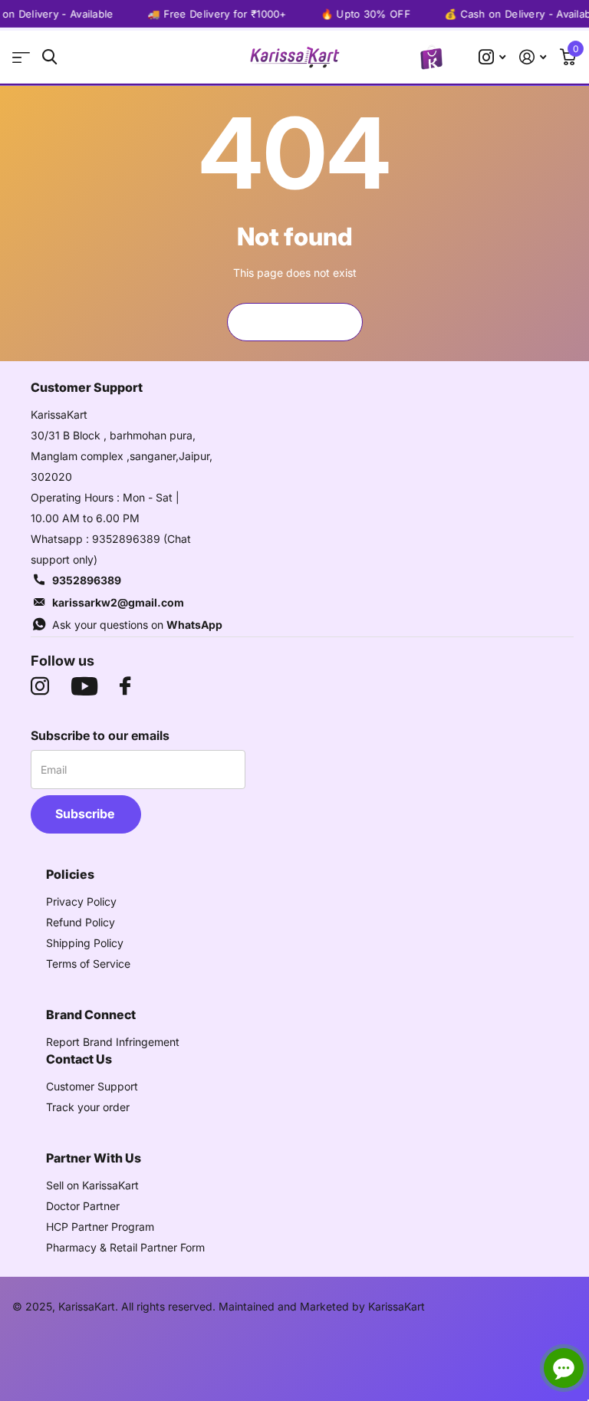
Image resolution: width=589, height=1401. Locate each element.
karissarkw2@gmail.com (118, 602)
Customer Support (92, 1086)
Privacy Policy (81, 901)
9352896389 (86, 580)
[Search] (49, 57)
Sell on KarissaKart (92, 1185)
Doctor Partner (83, 1205)
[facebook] (125, 686)
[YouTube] (84, 686)
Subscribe (86, 813)
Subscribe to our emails (100, 735)
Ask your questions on (137, 624)
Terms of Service (88, 963)
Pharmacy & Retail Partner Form (125, 1247)
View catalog (21, 57)
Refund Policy (80, 922)
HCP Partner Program (100, 1226)
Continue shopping (294, 321)
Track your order (88, 1106)
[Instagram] (40, 686)
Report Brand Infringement (112, 1041)
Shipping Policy (84, 942)
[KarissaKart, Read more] (492, 57)
